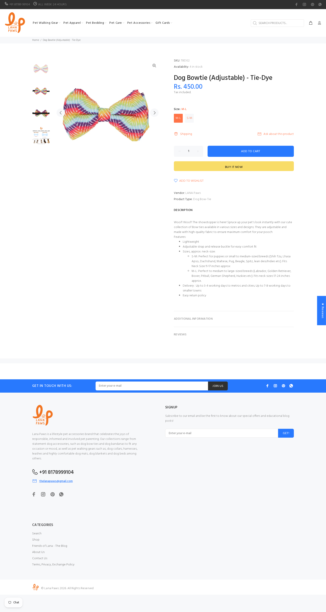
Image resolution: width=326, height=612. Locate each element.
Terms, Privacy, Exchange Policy (53, 564)
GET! (286, 433)
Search (36, 533)
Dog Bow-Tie (202, 199)
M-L (178, 118)
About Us (38, 552)
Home (35, 40)
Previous (61, 112)
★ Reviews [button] (322, 310)
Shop (35, 539)
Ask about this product (278, 134)
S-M (189, 118)
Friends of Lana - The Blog (49, 546)
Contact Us (39, 558)
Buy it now (234, 167)
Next (154, 112)
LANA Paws (193, 193)
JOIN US (217, 386)
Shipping (186, 134)
